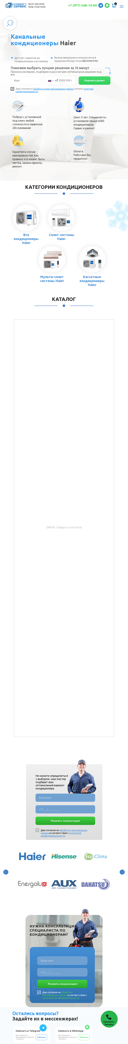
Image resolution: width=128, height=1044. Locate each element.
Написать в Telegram (28, 1031)
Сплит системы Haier (61, 237)
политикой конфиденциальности (61, 834)
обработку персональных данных (57, 994)
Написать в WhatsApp (71, 1031)
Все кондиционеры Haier (26, 239)
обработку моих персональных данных (53, 89)
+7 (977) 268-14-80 (82, 5)
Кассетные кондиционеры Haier (92, 281)
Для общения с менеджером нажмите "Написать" (67, 1037)
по (85, 89)
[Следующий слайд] (122, 872)
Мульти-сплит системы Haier (52, 279)
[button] (109, 1019)
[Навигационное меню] (121, 6)
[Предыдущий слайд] (5, 872)
